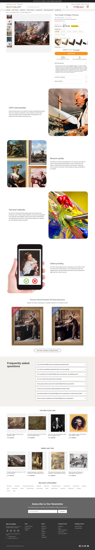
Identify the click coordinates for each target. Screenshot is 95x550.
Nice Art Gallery (16, 7)
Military (47, 488)
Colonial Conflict (76, 486)
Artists (8, 10)
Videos (43, 535)
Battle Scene (46, 486)
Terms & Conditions (62, 533)
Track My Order (78, 526)
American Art (17, 486)
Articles (43, 533)
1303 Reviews (62, 21)
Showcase (58, 10)
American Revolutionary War (28, 486)
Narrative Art (63, 488)
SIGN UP (83, 4)
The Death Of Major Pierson (25, 12)
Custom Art (39, 10)
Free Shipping (79, 7)
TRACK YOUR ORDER (75, 4)
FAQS (59, 528)
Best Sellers (27, 528)
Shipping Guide (78, 528)
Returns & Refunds (62, 529)
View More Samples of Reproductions (47, 350)
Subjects (22, 10)
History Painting (40, 488)
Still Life (8, 490)
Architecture (39, 486)
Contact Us (60, 526)
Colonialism (84, 486)
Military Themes (55, 488)
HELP (15, 4)
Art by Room (30, 10)
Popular (26, 529)
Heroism (22, 488)
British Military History (56, 486)
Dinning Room (14, 488)
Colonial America (66, 486)
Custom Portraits (29, 526)
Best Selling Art (48, 10)
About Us (44, 526)
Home (7, 12)
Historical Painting (30, 488)
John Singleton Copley (14, 12)
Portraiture (79, 488)
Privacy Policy (61, 531)
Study (14, 490)
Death (8, 488)
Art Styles (15, 10)
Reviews (44, 531)
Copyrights (44, 537)
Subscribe (62, 511)
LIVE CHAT (20, 4)
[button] (14, 33)
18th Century (9, 486)
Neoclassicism (71, 488)
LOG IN (87, 4)
